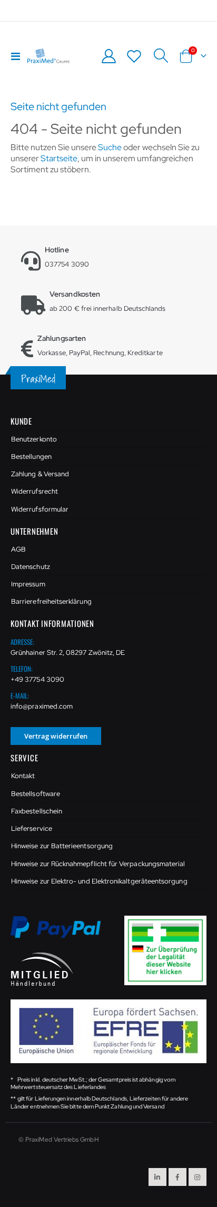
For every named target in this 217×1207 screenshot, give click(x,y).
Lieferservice (31, 828)
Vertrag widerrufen (55, 736)
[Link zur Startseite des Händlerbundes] (42, 968)
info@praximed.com (42, 706)
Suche (110, 147)
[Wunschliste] (134, 56)
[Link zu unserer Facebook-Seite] (177, 1177)
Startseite (59, 158)
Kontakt (23, 775)
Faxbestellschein (36, 811)
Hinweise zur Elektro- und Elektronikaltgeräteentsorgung (99, 881)
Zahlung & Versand (40, 473)
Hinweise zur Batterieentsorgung (62, 845)
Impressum (28, 584)
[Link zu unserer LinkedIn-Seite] (157, 1177)
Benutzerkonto (34, 439)
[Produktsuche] (160, 55)
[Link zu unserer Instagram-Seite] (197, 1177)
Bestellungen (31, 456)
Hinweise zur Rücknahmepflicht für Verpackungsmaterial (98, 863)
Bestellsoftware (35, 793)
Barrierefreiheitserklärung (51, 601)
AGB (18, 549)
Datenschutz (30, 566)
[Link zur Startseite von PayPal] (62, 932)
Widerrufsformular (39, 509)
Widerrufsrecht (34, 491)
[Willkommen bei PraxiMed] (48, 56)
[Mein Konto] (108, 56)
